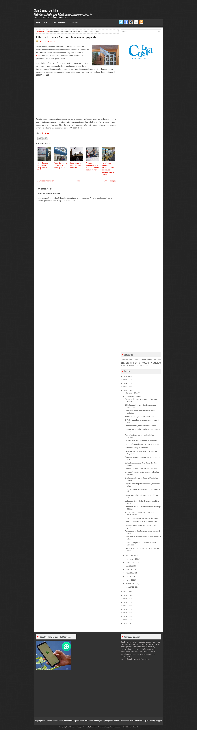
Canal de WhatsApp (60, 22)
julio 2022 (129, 566)
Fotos (145, 362)
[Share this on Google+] (48, 133)
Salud (137, 366)
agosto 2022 (130, 562)
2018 (125, 602)
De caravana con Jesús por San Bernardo (76, 165)
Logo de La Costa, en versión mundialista (141, 522)
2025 (125, 380)
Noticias (46, 31)
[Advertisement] (77, 97)
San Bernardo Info (46, 10)
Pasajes (123, 366)
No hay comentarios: (47, 41)
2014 (125, 616)
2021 (125, 592)
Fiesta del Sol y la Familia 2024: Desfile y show (60, 165)
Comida (137, 360)
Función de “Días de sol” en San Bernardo (141, 469)
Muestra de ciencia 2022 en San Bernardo (141, 441)
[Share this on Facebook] (42, 133)
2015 (125, 613)
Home (38, 22)
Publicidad (75, 22)
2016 (125, 609)
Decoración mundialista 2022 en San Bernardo (143, 444)
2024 (125, 383)
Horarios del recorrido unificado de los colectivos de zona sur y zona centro (108, 168)
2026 (125, 376)
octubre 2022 (131, 555)
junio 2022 (129, 569)
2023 (125, 387)
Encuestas (157, 360)
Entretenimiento (130, 362)
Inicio (79, 181)
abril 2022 (129, 576)
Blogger (159, 721)
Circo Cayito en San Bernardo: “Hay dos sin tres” (43, 166)
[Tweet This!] (45, 133)
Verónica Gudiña (140, 644)
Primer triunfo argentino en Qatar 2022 (139, 416)
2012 (125, 623)
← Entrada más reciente (46, 181)
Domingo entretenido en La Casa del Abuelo (142, 518)
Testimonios (144, 366)
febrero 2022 (130, 583)
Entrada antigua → (111, 181)
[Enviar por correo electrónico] (38, 138)
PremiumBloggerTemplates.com (110, 727)
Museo (46, 22)
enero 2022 (130, 587)
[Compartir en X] (43, 138)
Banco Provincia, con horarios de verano (140, 426)
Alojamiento (124, 360)
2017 (125, 606)
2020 (125, 595)
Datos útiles (147, 360)
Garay (38, 56)
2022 (125, 390)
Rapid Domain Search (130, 727)
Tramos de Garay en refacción (136, 448)
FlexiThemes (70, 727)
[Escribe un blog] (41, 138)
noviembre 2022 (132, 397)
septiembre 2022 (132, 559)
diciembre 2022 (131, 393)
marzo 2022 (130, 580)
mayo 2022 (130, 573)
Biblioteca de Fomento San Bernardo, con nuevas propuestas (66, 37)
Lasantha (93, 727)
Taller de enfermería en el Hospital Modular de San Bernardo (92, 166)
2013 (125, 620)
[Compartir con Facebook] (46, 138)
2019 (125, 599)
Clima (131, 360)
